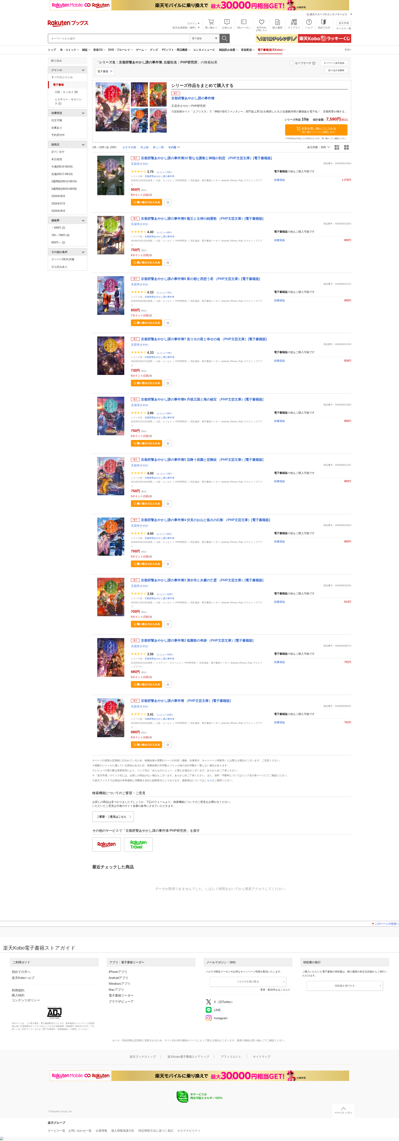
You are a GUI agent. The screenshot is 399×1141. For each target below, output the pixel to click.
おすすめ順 (129, 147)
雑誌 (84, 49)
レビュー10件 (165, 594)
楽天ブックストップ (143, 1056)
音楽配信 (246, 49)
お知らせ (227, 27)
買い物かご (211, 27)
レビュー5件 (164, 172)
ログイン (192, 23)
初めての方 (324, 27)
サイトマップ (261, 1056)
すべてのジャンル (62, 77)
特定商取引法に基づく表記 (155, 1130)
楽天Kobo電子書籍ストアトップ (188, 1056)
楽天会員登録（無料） (184, 27)
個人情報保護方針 (122, 1130)
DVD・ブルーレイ (119, 49)
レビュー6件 (164, 232)
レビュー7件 (164, 292)
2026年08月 (58, 196)
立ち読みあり (59, 266)
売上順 (144, 147)
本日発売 (56, 159)
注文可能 (56, 120)
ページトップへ (343, 1112)
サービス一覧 (343, 28)
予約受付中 (58, 135)
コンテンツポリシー (26, 1000)
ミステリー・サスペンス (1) (68, 101)
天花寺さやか (139, 163)
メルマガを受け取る (248, 981)
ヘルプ (309, 27)
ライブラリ (294, 27)
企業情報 (101, 1130)
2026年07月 (58, 203)
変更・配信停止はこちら (274, 989)
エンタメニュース (204, 49)
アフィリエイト (231, 1056)
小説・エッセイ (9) (66, 92)
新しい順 (158, 147)
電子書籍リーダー (121, 995)
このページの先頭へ (387, 923)
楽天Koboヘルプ (23, 978)
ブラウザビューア (121, 1001)
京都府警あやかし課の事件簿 (159, 176)
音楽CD (97, 49)
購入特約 (18, 995)
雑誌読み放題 (227, 49)
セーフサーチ (303, 63)
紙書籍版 (279, 179)
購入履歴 (277, 27)
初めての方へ (21, 971)
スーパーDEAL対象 (63, 259)
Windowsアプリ (120, 983)
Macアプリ (116, 989)
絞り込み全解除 (336, 70)
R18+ (348, 49)
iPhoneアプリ (118, 971)
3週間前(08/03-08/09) (64, 188)
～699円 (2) (58, 227)
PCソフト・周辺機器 (174, 49)
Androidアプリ (118, 978)
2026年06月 (58, 210)
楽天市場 (344, 23)
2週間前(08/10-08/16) (64, 181)
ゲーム (140, 49)
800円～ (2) (58, 242)
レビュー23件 (165, 714)
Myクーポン (244, 27)
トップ (52, 49)
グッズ (154, 49)
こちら (208, 780)
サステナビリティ (189, 1130)
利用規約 (18, 990)
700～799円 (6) (60, 235)
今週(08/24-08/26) (62, 166)
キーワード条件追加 (334, 63)
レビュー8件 (164, 413)
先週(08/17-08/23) (62, 174)
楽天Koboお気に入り (261, 28)
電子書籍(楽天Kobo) (270, 49)
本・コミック (68, 49)
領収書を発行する (345, 985)
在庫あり (56, 127)
